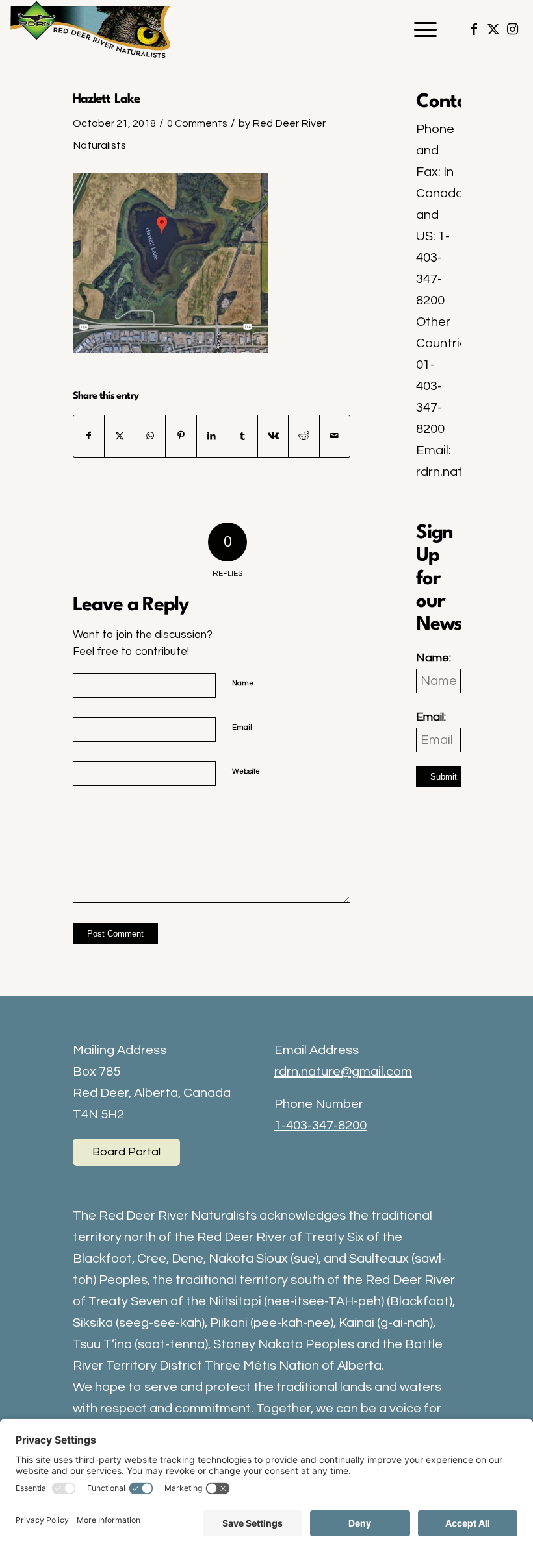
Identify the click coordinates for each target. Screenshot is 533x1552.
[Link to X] (493, 29)
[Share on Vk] (273, 436)
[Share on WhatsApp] (150, 436)
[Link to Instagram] (513, 29)
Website (246, 771)
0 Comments (197, 123)
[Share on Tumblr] (242, 436)
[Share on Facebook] (88, 436)
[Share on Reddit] (303, 436)
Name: (433, 658)
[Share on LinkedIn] (212, 436)
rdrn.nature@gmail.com (343, 1071)
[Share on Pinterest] (181, 436)
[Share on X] (120, 436)
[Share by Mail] (335, 436)
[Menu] (419, 29)
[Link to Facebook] (474, 29)
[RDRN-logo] (92, 29)
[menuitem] (419, 29)
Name (243, 683)
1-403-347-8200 (320, 1125)
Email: (431, 717)
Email (242, 727)
